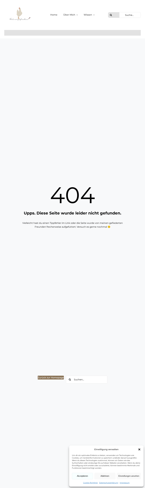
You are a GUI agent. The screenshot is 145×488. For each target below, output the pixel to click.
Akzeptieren (82, 476)
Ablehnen (105, 476)
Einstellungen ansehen (128, 476)
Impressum (125, 483)
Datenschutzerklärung (108, 483)
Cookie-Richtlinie (90, 483)
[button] (139, 449)
